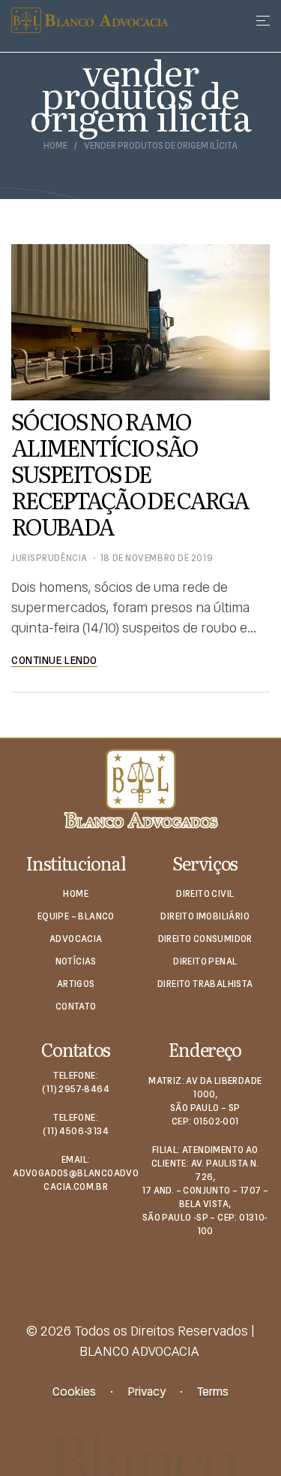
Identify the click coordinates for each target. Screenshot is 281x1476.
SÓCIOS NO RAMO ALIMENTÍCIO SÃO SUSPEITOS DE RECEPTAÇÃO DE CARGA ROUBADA (130, 473)
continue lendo (54, 660)
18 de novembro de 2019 (156, 558)
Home (55, 146)
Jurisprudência (49, 558)
